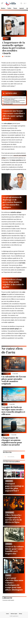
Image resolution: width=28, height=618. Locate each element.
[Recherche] (21, 3)
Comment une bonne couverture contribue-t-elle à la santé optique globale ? (15, 98)
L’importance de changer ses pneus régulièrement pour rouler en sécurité (11, 441)
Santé (6, 38)
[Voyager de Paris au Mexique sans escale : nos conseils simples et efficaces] (14, 394)
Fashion (8, 575)
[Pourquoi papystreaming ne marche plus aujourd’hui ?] (14, 471)
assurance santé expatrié (8, 600)
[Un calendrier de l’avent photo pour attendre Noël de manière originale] (14, 364)
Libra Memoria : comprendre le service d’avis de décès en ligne (13, 519)
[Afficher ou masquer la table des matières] (21, 93)
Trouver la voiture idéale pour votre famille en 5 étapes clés (14, 550)
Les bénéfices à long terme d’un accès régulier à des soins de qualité (14, 103)
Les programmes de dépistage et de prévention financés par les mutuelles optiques (14, 101)
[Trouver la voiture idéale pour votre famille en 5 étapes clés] (14, 534)
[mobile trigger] (2, 3)
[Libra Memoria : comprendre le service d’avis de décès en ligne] (14, 503)
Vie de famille (6, 373)
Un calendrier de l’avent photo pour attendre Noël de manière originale (13, 380)
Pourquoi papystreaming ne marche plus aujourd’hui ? (14, 487)
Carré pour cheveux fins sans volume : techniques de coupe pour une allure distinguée (14, 583)
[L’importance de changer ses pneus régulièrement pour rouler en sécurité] (14, 425)
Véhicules (5, 434)
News (4, 404)
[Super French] (10, 3)
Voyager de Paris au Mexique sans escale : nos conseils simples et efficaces (13, 411)
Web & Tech (9, 481)
